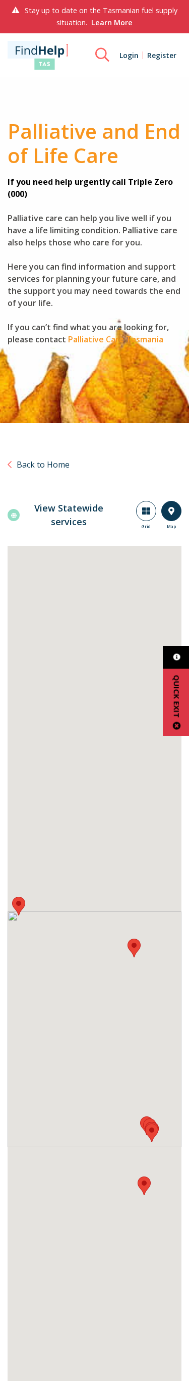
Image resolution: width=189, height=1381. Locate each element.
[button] (18, 906)
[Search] (102, 55)
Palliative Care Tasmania (115, 339)
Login (129, 55)
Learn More (112, 22)
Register (161, 55)
